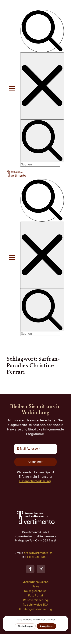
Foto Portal (35, 595)
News (35, 586)
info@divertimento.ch (38, 552)
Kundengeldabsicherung (35, 609)
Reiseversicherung (35, 600)
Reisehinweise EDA (35, 604)
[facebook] (30, 569)
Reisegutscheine (35, 590)
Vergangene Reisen (36, 581)
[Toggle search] (42, 31)
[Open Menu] (12, 88)
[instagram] (41, 569)
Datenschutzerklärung (35, 481)
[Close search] (42, 85)
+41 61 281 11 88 (36, 556)
